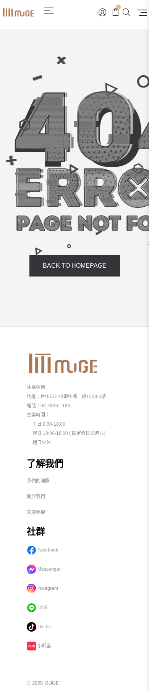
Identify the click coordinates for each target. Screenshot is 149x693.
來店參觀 (36, 512)
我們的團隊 (38, 481)
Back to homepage (75, 265)
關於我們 (36, 496)
